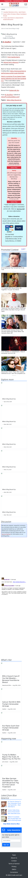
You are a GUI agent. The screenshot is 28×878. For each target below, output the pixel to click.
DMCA (14, 869)
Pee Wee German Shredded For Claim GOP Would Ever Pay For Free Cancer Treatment (10, 782)
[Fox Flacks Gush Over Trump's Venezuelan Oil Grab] (11, 718)
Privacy (14, 866)
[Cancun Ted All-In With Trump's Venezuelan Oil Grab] (11, 694)
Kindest (9, 232)
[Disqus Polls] (14, 557)
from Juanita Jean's (13, 57)
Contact (14, 861)
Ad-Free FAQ (21, 209)
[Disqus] (14, 595)
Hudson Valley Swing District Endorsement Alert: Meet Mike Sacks (14, 811)
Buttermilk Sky (14, 90)
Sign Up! (6, 844)
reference (11, 62)
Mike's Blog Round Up (9, 399)
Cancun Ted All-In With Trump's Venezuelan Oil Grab (11, 704)
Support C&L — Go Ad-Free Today (14, 1)
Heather (4, 709)
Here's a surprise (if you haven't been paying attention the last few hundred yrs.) (13, 78)
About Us (14, 858)
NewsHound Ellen (6, 685)
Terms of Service (6, 534)
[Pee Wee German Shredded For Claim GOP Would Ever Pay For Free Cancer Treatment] (11, 770)
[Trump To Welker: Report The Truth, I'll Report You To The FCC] (11, 747)
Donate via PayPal (19, 227)
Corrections (14, 872)
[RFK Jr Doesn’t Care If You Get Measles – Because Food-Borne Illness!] (11, 668)
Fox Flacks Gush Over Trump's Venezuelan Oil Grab (10, 728)
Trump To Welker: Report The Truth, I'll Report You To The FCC (11, 756)
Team (14, 855)
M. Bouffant (7, 42)
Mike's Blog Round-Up (12, 24)
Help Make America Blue (11, 824)
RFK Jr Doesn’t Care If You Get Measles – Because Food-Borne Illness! (10, 679)
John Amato (5, 761)
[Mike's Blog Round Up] (14, 389)
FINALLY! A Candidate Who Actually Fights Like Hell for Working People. (14, 818)
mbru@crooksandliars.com (10, 97)
